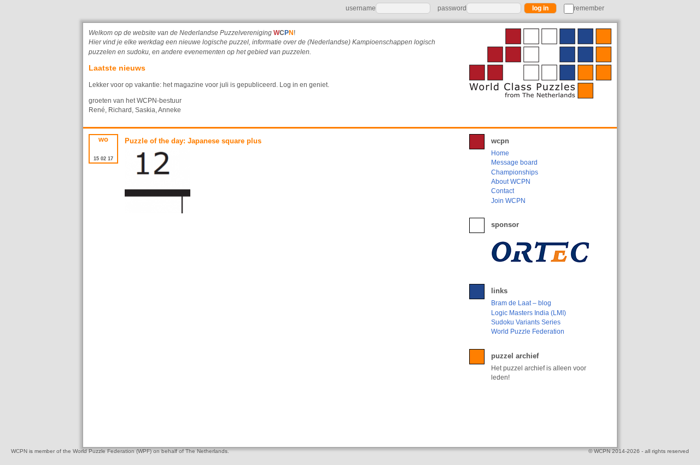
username (361, 8)
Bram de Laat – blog (521, 303)
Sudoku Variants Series (526, 322)
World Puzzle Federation (527, 331)
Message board (514, 162)
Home (500, 153)
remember (589, 8)
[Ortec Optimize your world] (542, 252)
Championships (514, 172)
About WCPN (510, 181)
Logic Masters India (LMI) (528, 313)
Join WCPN (508, 200)
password (452, 8)
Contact (502, 191)
